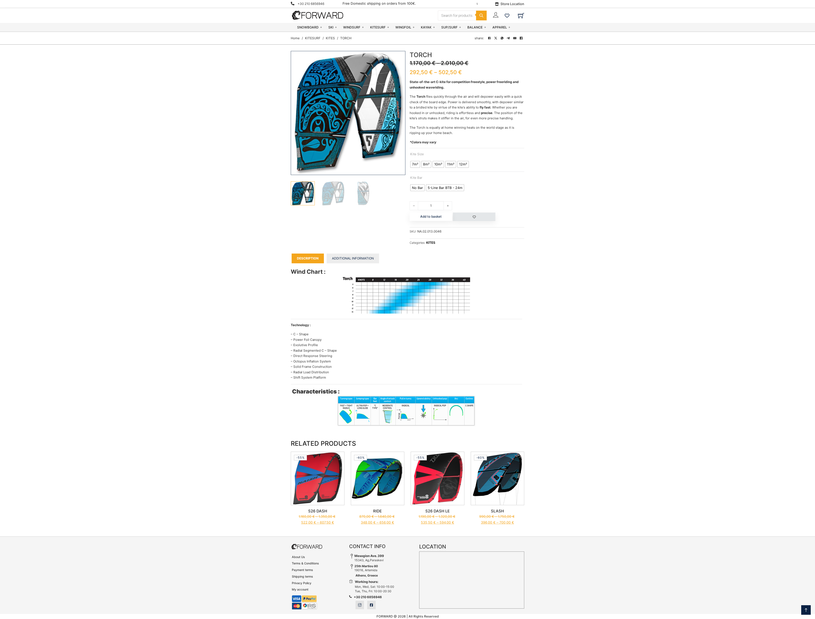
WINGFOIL (403, 27)
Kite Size (417, 154)
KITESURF (378, 27)
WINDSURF (351, 27)
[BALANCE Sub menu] (485, 27)
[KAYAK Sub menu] (434, 27)
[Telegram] (508, 38)
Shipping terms (302, 576)
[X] (495, 38)
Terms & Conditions (305, 563)
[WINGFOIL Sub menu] (414, 27)
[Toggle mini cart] (521, 15)
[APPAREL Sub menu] (509, 27)
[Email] (514, 38)
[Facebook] (489, 38)
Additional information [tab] (353, 258)
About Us (298, 557)
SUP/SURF (449, 27)
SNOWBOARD (308, 27)
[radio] (415, 164)
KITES (330, 38)
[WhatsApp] (502, 38)
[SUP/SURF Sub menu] (460, 27)
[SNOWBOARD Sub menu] (321, 27)
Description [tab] (308, 258)
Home (295, 38)
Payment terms (302, 570)
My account (300, 589)
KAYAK (426, 27)
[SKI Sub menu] (336, 27)
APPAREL (499, 27)
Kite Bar (416, 178)
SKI (330, 27)
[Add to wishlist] (474, 217)
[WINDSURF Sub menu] (363, 27)
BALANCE (475, 27)
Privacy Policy (301, 583)
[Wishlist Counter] (507, 15)
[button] (399, 56)
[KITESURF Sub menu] (388, 27)
